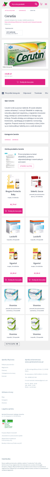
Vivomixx (13, 305)
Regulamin (5, 367)
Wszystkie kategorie (12, 93)
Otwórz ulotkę (26, 166)
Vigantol (13, 263)
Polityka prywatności (8, 364)
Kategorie (4, 400)
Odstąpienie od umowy (8, 373)
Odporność (22, 10)
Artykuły (4, 403)
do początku (10, 344)
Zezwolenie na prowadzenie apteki (12, 436)
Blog (3, 397)
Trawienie (38, 93)
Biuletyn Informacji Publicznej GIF (12, 443)
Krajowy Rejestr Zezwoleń (9, 433)
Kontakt (4, 376)
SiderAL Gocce (37, 191)
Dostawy (4, 370)
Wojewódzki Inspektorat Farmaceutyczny (9, 439)
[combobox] (24, 4)
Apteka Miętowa (10, 10)
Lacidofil (13, 236)
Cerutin (32, 10)
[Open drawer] (46, 4)
